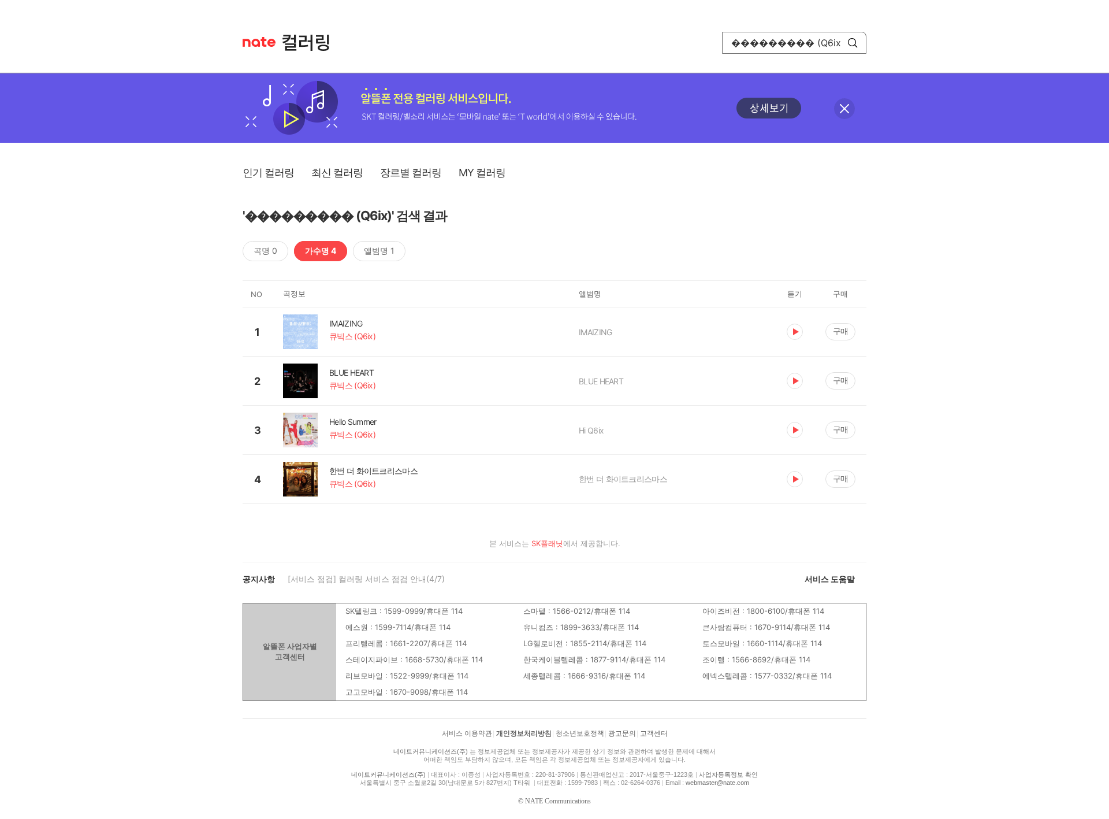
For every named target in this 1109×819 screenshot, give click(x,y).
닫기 (844, 108)
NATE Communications (558, 801)
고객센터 (654, 733)
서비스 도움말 (830, 579)
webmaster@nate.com (717, 782)
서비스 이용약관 (467, 733)
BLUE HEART (601, 381)
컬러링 (311, 43)
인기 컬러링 (268, 172)
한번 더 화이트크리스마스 (623, 479)
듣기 (795, 332)
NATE (259, 42)
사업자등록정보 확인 (728, 774)
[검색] (852, 43)
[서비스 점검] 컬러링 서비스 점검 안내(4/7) (366, 579)
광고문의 (622, 733)
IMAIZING (595, 332)
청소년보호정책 (580, 733)
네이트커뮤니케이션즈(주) (430, 751)
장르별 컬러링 (410, 172)
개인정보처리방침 (524, 733)
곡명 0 (265, 250)
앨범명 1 (379, 250)
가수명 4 (320, 250)
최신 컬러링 (337, 172)
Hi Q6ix (591, 430)
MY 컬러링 (482, 172)
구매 (840, 331)
